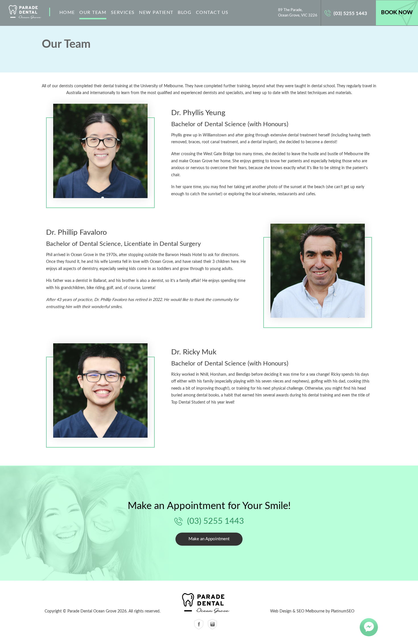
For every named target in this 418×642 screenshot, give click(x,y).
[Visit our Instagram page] (212, 624)
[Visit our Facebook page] (199, 624)
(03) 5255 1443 (350, 13)
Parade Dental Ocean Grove (25, 13)
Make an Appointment (209, 539)
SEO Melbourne (310, 611)
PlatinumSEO (342, 611)
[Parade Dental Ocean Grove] (205, 603)
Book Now (397, 12)
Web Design (280, 611)
